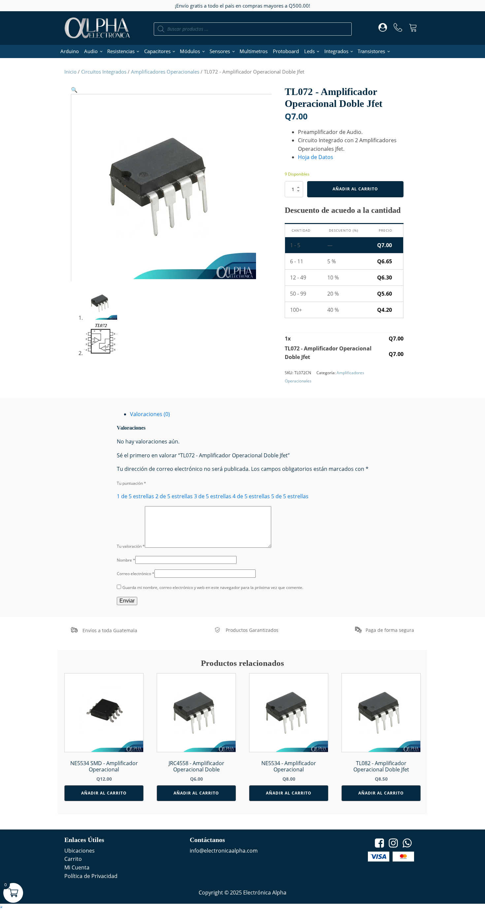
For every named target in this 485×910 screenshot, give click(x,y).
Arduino (69, 51)
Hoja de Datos (315, 157)
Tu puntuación (131, 483)
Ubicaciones (79, 850)
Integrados (336, 51)
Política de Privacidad (90, 876)
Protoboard (286, 51)
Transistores (371, 51)
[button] (74, 89)
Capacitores (157, 51)
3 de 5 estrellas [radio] (212, 496)
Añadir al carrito (355, 189)
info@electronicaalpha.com (224, 850)
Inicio (70, 71)
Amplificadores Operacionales (165, 71)
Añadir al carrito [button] (104, 793)
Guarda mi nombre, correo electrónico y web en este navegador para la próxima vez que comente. (212, 587)
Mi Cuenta (76, 867)
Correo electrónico (135, 573)
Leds (309, 51)
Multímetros (254, 51)
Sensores (220, 51)
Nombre (126, 560)
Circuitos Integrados (103, 71)
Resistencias (121, 51)
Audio (91, 51)
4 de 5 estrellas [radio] (251, 496)
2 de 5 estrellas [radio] (174, 496)
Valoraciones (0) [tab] (150, 414)
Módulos (190, 51)
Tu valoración (131, 546)
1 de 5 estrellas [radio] (135, 496)
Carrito (73, 858)
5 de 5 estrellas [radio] (289, 496)
